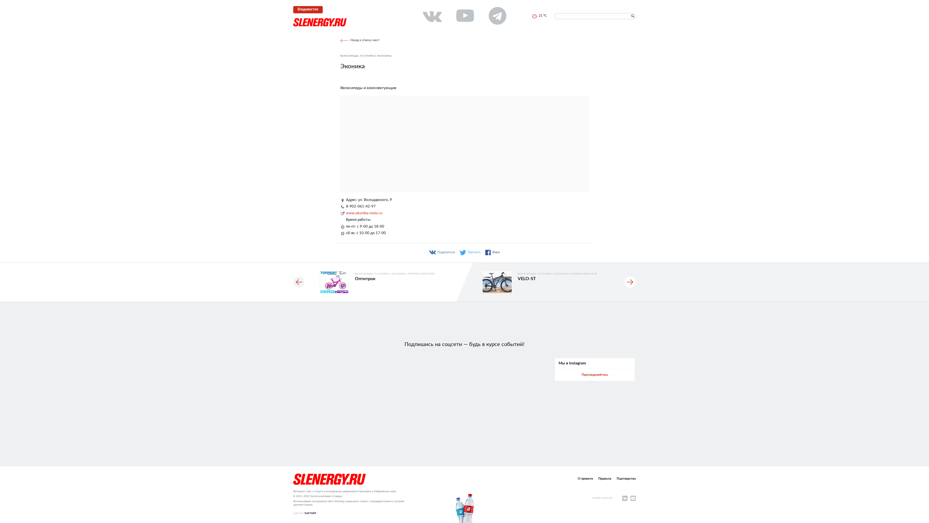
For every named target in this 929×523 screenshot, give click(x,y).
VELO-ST (527, 279)
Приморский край (421, 274)
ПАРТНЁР (310, 513)
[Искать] (633, 16)
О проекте (585, 478)
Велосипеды (349, 56)
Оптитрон (365, 279)
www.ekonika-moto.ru (364, 213)
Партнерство (626, 478)
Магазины (384, 56)
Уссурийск (368, 56)
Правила (604, 478)
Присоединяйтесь (595, 375)
